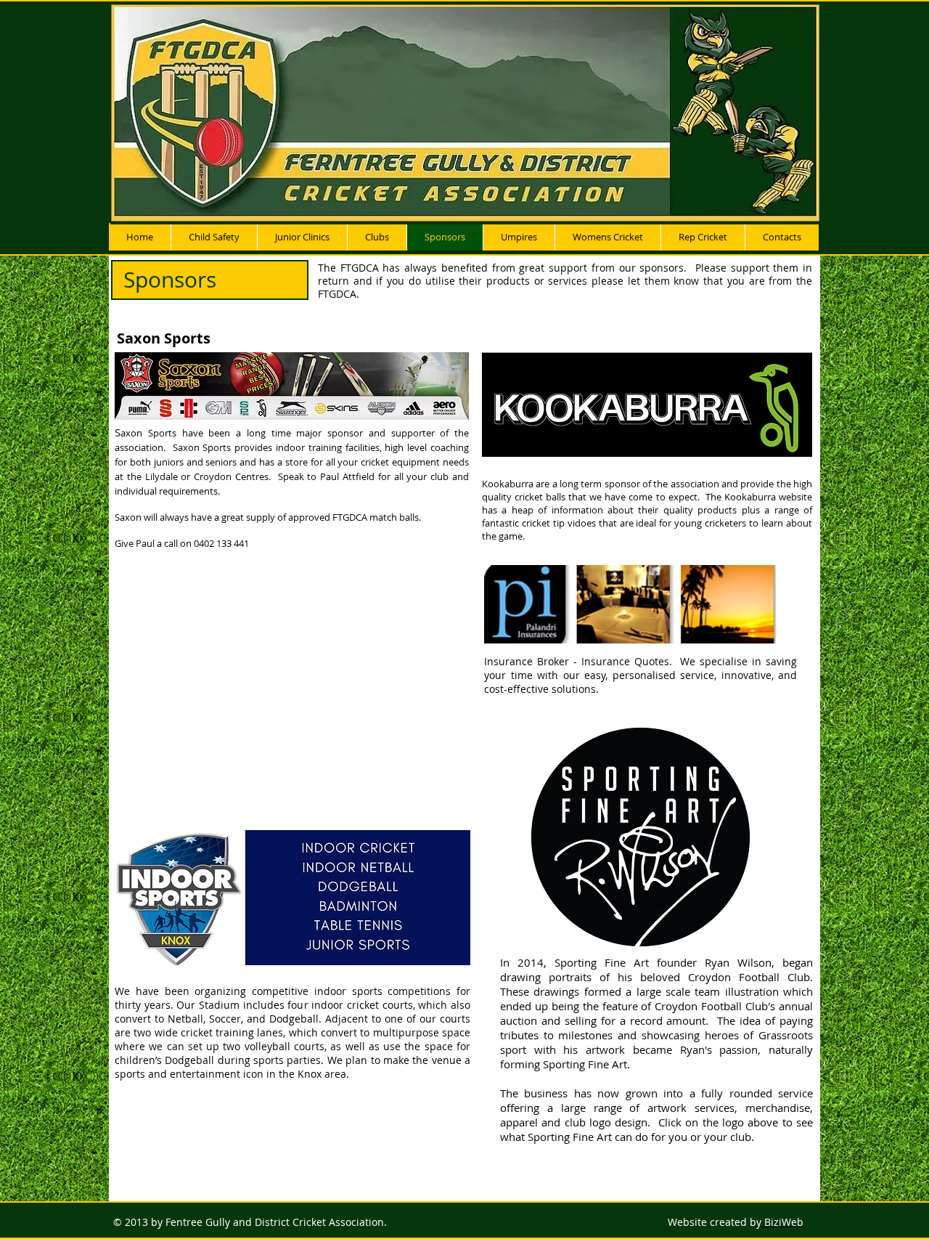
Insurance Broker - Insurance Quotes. (582, 661)
